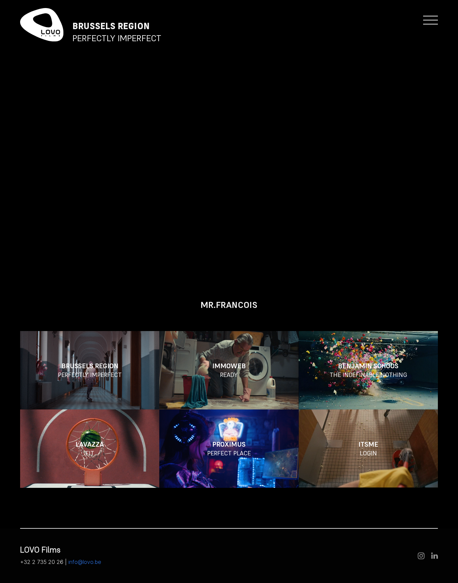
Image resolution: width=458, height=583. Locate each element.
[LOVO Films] (42, 25)
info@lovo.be (84, 562)
